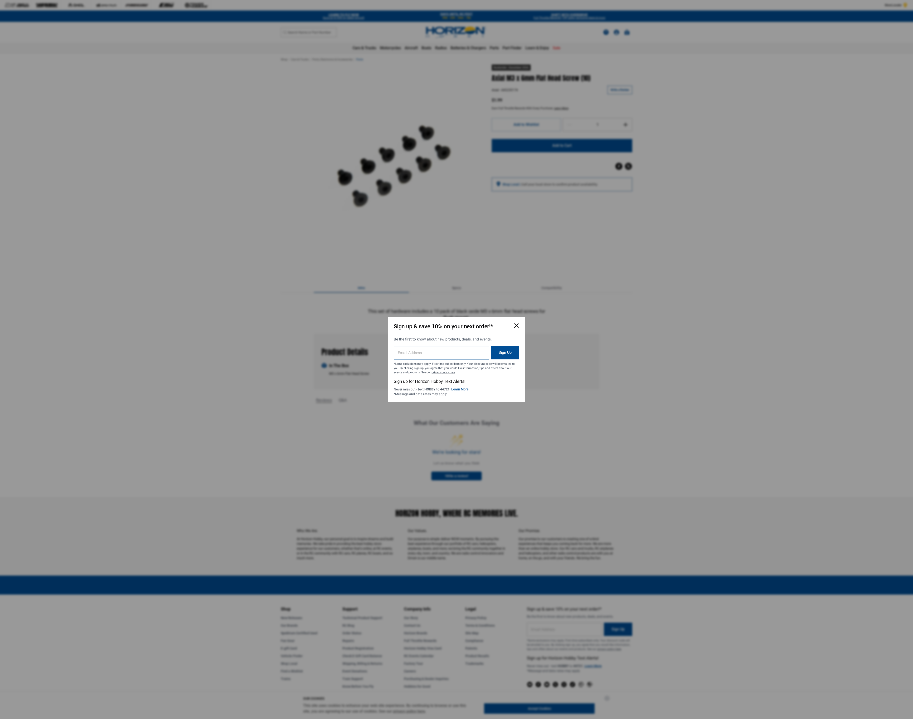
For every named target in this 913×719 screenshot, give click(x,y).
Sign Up (505, 352)
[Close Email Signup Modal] (516, 325)
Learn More (460, 389)
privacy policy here (443, 372)
